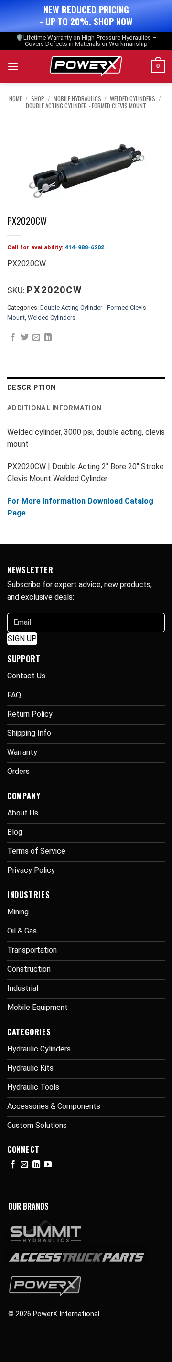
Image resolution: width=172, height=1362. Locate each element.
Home (15, 98)
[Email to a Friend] (36, 337)
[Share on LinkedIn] (48, 337)
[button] (13, 66)
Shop (37, 98)
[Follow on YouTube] (48, 1164)
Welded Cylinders (132, 98)
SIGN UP (22, 638)
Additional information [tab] (54, 408)
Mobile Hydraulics (77, 98)
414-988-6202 (84, 247)
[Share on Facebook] (13, 337)
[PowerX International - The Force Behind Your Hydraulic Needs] (86, 66)
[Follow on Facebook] (13, 1164)
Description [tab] (31, 388)
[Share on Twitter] (25, 337)
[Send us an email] (24, 1164)
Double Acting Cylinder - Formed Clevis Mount (86, 105)
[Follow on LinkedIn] (36, 1164)
